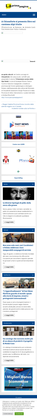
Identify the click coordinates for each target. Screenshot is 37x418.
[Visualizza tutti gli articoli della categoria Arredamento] (32, 323)
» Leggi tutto (8, 222)
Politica (16, 29)
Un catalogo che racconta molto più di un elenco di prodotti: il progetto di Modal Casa (18, 341)
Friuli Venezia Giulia (7, 29)
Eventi (33, 27)
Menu (4, 15)
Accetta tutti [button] (19, 413)
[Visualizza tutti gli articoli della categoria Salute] (32, 184)
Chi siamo (18, 397)
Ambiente (28, 27)
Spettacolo (22, 29)
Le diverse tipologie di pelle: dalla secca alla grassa (17, 204)
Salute (5, 184)
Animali (6, 230)
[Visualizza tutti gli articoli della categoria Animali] (32, 230)
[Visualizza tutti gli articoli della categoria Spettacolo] (32, 275)
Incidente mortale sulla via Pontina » (24, 108)
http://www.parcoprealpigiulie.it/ (12, 97)
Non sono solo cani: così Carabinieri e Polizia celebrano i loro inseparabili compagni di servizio (18, 247)
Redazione (18, 27)
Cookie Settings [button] (8, 413)
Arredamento (8, 323)
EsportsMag (18, 178)
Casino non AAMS (18, 144)
